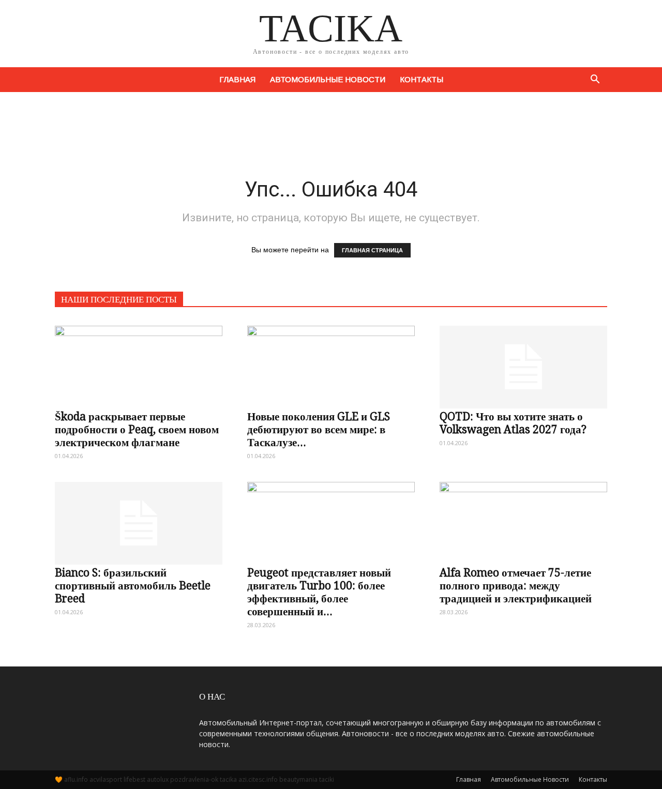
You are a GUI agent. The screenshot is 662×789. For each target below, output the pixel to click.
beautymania (298, 779)
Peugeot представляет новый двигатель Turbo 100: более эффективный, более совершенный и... (319, 592)
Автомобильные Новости (327, 79)
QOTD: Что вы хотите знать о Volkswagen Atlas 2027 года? (513, 423)
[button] (594, 79)
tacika (228, 779)
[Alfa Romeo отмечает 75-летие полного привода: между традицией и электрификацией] (523, 518)
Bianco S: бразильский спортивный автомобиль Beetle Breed (132, 585)
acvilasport (105, 779)
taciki (326, 779)
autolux (158, 779)
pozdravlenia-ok (194, 779)
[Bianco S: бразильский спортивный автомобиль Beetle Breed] (138, 518)
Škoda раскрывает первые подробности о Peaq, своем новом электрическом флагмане (137, 429)
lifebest (134, 779)
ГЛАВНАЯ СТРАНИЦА (372, 250)
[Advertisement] (331, 127)
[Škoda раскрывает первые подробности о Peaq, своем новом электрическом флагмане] (138, 362)
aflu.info (76, 779)
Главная (237, 79)
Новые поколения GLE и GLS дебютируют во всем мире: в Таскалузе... (318, 429)
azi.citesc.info (258, 779)
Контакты (421, 79)
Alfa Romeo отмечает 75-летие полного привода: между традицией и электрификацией (516, 585)
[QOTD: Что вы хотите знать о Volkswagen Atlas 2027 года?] (523, 362)
